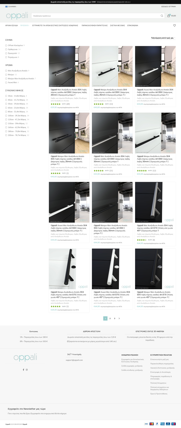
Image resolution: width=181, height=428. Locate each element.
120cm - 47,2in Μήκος (17, 119)
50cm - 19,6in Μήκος (16, 104)
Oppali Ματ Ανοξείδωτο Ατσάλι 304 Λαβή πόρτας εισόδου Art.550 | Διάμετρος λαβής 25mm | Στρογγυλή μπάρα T (69, 92)
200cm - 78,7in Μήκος (17, 135)
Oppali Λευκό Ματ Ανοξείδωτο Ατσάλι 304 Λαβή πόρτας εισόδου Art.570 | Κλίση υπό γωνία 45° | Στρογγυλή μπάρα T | (112, 295)
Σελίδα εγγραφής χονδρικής (132, 366)
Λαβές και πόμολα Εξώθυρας (62, 98)
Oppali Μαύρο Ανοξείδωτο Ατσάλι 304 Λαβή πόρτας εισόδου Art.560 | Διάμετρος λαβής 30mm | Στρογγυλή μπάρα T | (154, 159)
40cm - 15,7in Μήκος (16, 100)
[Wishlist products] (174, 25)
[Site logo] (17, 15)
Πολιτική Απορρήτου (158, 383)
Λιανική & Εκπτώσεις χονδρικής (162, 368)
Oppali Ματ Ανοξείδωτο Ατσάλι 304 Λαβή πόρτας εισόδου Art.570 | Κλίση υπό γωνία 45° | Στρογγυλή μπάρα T (155, 228)
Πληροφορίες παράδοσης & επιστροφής (161, 377)
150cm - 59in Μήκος (16, 123)
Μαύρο (11, 74)
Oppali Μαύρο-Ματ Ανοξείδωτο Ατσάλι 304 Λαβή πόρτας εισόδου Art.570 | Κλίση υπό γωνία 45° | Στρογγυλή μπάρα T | (155, 295)
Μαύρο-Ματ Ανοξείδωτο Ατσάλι (21, 78)
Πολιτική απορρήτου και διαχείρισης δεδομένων (159, 388)
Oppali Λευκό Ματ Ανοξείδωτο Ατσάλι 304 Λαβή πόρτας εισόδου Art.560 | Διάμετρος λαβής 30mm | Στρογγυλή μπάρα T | (69, 228)
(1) (67, 173)
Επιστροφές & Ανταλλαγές (160, 372)
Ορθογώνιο (12, 49)
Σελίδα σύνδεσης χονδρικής (132, 370)
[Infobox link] (32, 337)
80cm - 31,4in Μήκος (16, 111)
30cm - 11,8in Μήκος (16, 96)
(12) (154, 171)
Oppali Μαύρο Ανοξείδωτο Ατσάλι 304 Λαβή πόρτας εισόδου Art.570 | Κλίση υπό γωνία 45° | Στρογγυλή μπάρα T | (68, 295)
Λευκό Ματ (12, 82)
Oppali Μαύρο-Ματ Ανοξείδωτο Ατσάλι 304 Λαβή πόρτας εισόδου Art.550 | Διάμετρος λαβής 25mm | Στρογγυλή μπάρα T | (67, 160)
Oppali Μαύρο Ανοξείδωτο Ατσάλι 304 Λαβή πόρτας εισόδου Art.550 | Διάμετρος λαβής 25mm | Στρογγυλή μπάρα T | (111, 92)
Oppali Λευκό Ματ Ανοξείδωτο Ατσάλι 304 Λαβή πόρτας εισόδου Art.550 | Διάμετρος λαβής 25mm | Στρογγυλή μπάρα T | (155, 92)
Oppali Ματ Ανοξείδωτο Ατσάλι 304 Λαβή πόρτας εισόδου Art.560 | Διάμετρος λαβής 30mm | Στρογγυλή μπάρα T (112, 159)
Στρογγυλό (12, 53)
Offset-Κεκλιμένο (15, 45)
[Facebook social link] (23, 370)
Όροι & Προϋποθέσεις (158, 394)
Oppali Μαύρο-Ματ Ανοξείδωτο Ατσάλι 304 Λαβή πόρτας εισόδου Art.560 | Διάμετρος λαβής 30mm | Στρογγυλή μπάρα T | (110, 229)
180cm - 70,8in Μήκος (17, 131)
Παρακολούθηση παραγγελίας (162, 363)
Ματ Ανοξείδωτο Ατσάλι (17, 71)
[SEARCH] (162, 16)
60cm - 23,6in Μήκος (16, 108)
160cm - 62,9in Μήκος (17, 127)
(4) (154, 240)
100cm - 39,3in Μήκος (17, 115)
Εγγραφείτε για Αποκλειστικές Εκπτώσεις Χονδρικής (132, 360)
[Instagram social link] (26, 370)
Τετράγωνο (12, 57)
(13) (111, 104)
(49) (68, 104)
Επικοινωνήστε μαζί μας (159, 359)
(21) (111, 171)
